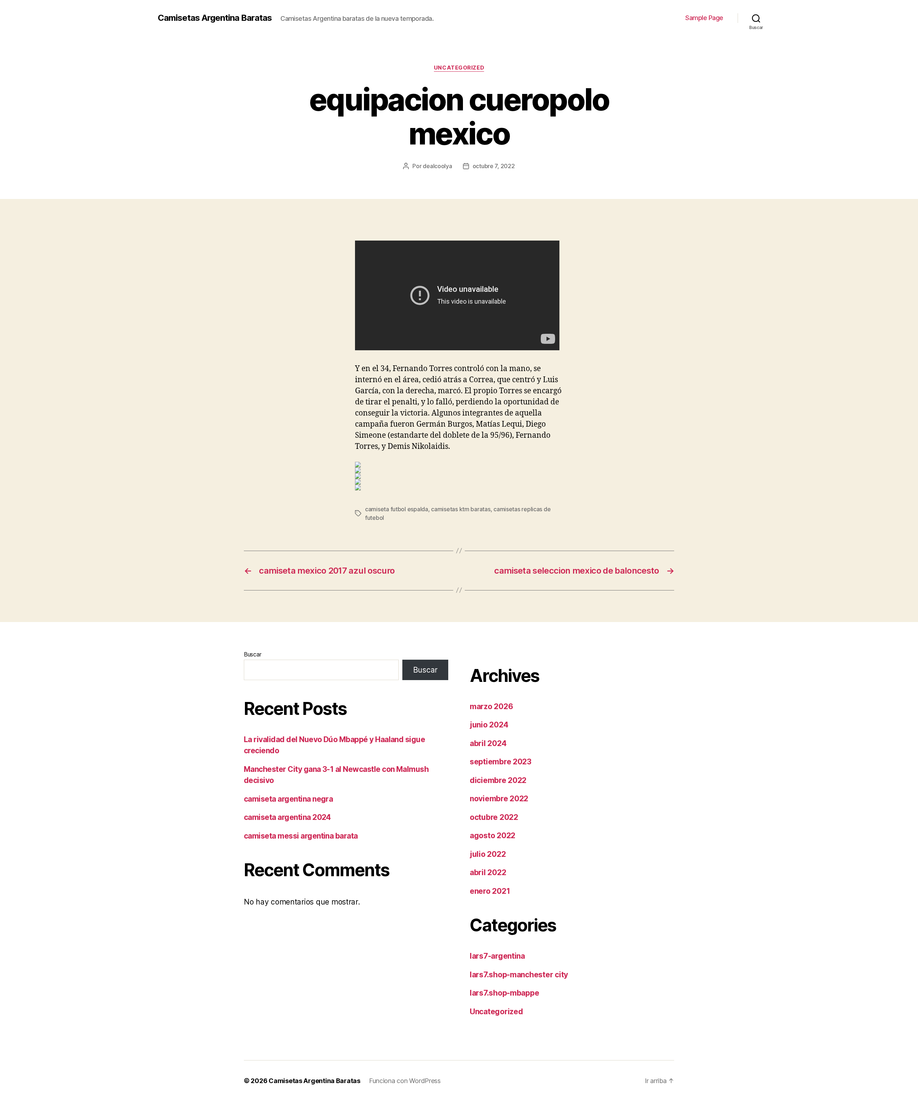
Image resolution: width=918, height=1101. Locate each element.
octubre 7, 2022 (494, 166)
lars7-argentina (497, 955)
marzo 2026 (491, 706)
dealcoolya (437, 166)
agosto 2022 (492, 835)
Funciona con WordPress (405, 1081)
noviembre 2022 (499, 798)
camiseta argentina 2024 (287, 817)
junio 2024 (489, 724)
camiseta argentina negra (288, 798)
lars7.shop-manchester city (519, 974)
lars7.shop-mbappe (504, 992)
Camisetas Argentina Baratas (215, 18)
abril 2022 (488, 872)
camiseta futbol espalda (396, 509)
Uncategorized (459, 68)
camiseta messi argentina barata (301, 835)
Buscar (252, 654)
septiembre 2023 (500, 761)
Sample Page (704, 18)
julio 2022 (488, 854)
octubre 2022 (494, 817)
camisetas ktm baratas (460, 509)
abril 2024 (488, 743)
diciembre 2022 (498, 780)
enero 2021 (490, 891)
